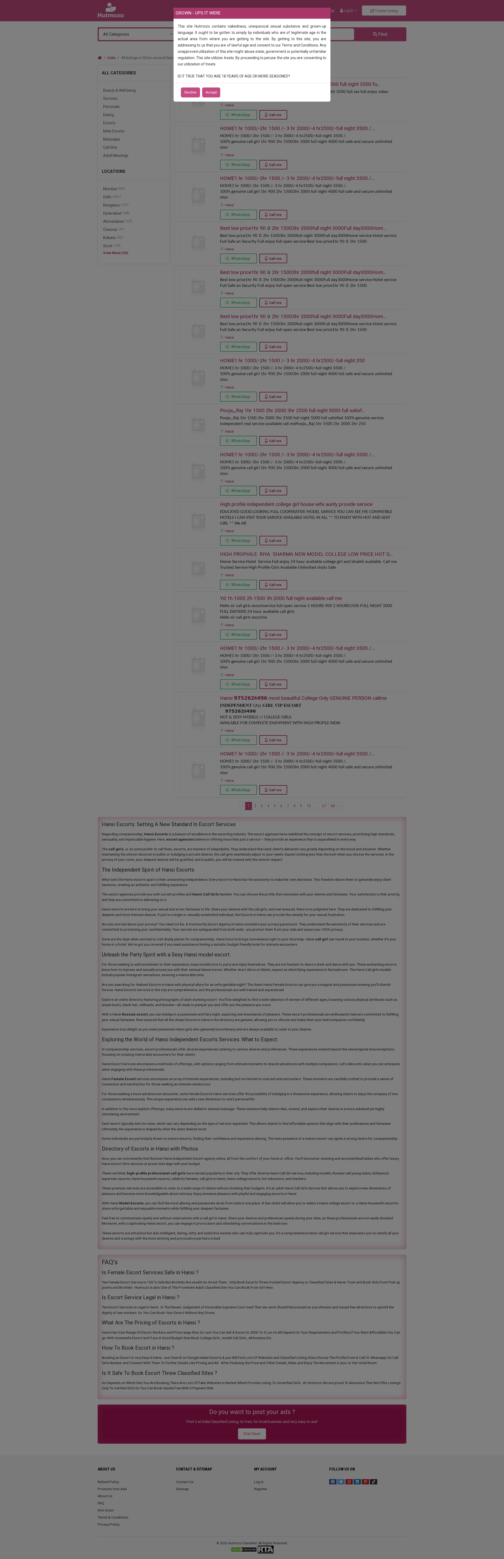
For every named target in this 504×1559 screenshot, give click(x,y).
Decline (190, 92)
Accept (211, 92)
